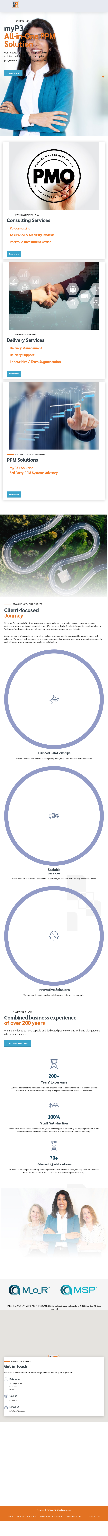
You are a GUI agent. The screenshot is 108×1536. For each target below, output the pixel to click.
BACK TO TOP (94, 1517)
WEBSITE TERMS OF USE (26, 1517)
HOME (10, 1517)
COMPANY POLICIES (75, 1517)
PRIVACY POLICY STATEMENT (51, 1517)
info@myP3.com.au (17, 1411)
